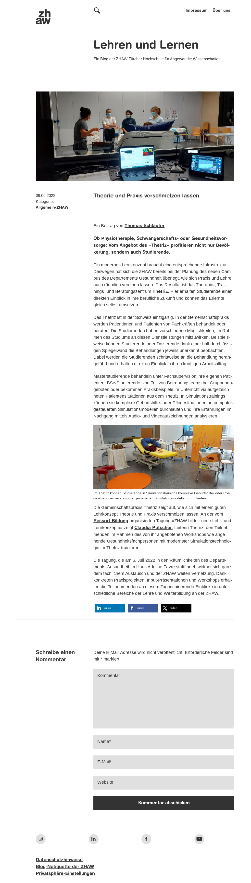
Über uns (221, 11)
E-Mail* (104, 761)
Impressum (197, 11)
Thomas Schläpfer (144, 226)
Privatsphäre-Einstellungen (65, 873)
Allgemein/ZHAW (52, 208)
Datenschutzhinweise (59, 860)
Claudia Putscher (153, 528)
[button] (110, 608)
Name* (104, 741)
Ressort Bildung (110, 521)
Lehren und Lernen (146, 45)
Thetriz (160, 291)
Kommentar (108, 675)
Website (105, 782)
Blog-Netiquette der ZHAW (65, 867)
